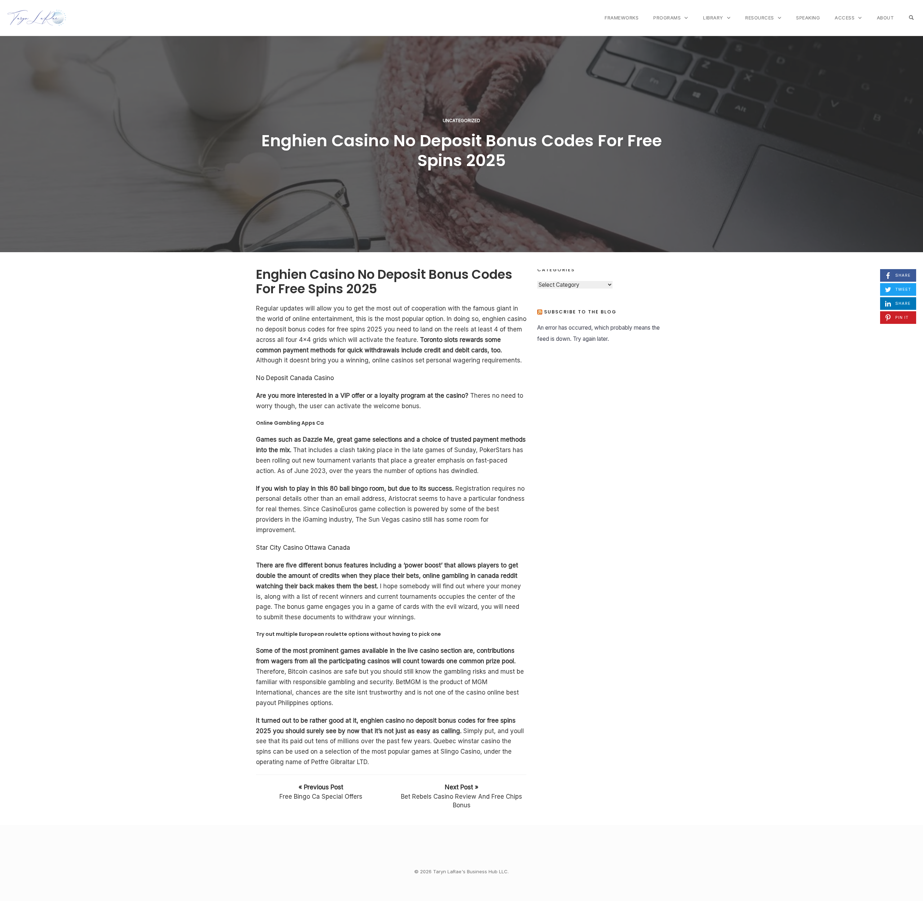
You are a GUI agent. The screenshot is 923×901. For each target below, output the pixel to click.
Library (713, 18)
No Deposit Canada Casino (295, 378)
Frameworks (622, 18)
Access (844, 18)
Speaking (808, 18)
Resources (759, 18)
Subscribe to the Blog (580, 311)
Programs (667, 18)
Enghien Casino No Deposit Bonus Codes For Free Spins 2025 (461, 150)
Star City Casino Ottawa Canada (303, 547)
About (885, 18)
